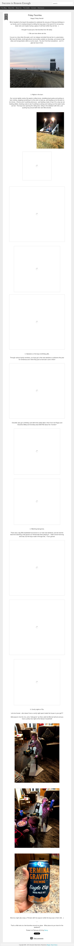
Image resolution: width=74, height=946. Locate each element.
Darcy (46, 930)
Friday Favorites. (35, 15)
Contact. (33, 8)
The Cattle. (26, 8)
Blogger (48, 945)
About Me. (11, 8)
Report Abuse (54, 945)
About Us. (19, 8)
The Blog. (4, 8)
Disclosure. (41, 8)
